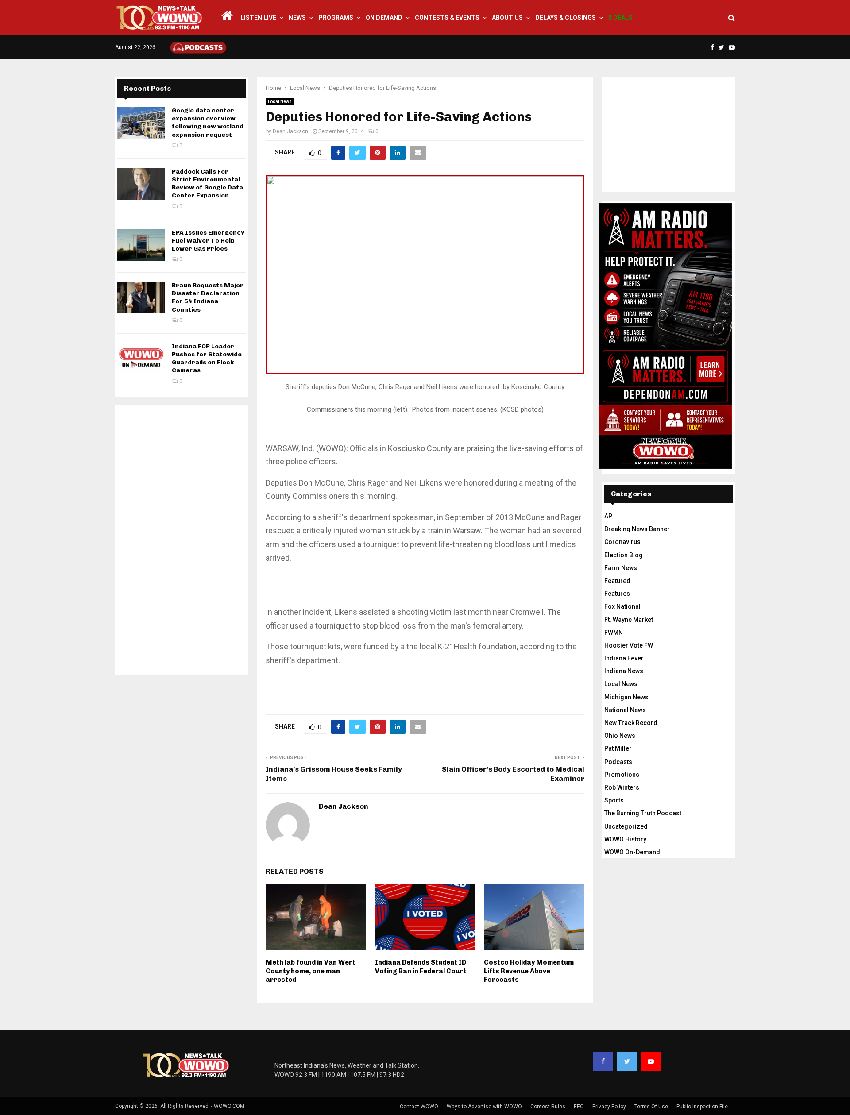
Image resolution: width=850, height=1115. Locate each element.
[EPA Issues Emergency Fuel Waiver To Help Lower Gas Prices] (141, 245)
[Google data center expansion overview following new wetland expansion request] (141, 123)
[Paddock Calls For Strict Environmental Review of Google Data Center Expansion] (141, 184)
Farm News (620, 567)
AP (608, 516)
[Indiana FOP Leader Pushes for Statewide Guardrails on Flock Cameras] (141, 358)
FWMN (613, 632)
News (297, 17)
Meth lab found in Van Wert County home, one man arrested (310, 971)
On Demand (384, 17)
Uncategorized (626, 826)
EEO (579, 1106)
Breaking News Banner (637, 528)
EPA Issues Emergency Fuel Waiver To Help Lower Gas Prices (208, 240)
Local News (280, 101)
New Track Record (630, 722)
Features (617, 593)
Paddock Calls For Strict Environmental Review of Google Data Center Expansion (207, 184)
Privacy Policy (609, 1106)
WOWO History (625, 839)
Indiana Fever (624, 658)
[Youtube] (651, 1061)
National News (625, 710)
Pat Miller (618, 748)
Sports (614, 800)
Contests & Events (447, 17)
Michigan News (626, 697)
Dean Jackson (290, 131)
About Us (507, 17)
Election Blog (623, 555)
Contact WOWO (419, 1106)
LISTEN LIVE (258, 17)
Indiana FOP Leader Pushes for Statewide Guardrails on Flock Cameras (207, 358)
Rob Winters (621, 787)
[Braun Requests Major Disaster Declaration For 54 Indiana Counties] (141, 297)
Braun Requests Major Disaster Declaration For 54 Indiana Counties (207, 297)
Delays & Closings (565, 17)
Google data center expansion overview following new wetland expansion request (207, 123)
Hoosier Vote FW (628, 645)
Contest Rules (547, 1106)
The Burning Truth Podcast (642, 813)
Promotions (621, 774)
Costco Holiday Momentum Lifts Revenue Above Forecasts (529, 971)
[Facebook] (603, 1061)
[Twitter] (627, 1061)
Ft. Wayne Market (628, 619)
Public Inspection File (702, 1106)
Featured (617, 580)
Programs (335, 17)
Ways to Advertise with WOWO (484, 1106)
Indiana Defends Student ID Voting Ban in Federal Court (420, 966)
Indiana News (623, 671)
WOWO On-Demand (632, 852)
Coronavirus (622, 541)
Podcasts (618, 761)
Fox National (622, 606)
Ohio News (619, 735)
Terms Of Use (651, 1106)
